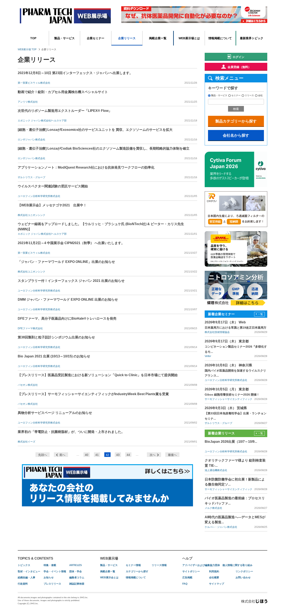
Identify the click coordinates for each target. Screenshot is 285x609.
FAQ (184, 583)
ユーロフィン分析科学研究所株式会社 (39, 196)
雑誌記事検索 (76, 583)
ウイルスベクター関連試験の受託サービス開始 (53, 186)
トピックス (24, 565)
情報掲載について (220, 38)
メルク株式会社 (213, 508)
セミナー (236, 95)
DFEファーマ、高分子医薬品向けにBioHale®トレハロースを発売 (67, 318)
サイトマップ (216, 583)
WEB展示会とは (109, 577)
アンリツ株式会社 (28, 101)
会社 (260, 95)
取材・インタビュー (29, 571)
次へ (152, 454)
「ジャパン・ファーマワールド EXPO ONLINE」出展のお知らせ (66, 262)
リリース (249, 95)
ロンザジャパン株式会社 (31, 139)
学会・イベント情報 (55, 571)
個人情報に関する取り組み (237, 565)
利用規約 (214, 571)
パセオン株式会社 (28, 384)
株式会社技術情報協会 (217, 332)
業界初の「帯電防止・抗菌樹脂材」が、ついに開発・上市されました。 (71, 432)
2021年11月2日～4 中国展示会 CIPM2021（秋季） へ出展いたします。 (71, 243)
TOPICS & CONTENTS (35, 558)
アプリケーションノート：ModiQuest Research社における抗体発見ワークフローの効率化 (86, 167)
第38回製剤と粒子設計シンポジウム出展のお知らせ (56, 337)
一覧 (260, 314)
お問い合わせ (243, 577)
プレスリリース (52, 583)
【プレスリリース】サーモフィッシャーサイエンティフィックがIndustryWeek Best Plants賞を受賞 (93, 394)
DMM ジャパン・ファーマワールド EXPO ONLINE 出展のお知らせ (68, 299)
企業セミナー (95, 38)
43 (118, 454)
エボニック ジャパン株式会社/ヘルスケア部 (42, 120)
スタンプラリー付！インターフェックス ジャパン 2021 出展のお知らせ (71, 280)
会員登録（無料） (239, 67)
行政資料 (23, 583)
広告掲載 (187, 577)
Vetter (208, 356)
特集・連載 (50, 565)
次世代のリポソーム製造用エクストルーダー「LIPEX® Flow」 (65, 110)
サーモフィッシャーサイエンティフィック (228, 399)
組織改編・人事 (26, 577)
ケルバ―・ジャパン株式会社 (221, 527)
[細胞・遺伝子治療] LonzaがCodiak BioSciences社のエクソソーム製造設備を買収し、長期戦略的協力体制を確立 (103, 148)
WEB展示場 (109, 558)
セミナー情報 (133, 565)
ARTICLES (75, 565)
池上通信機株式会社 (216, 470)
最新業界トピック (251, 38)
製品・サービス (64, 38)
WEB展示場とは (189, 38)
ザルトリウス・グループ (31, 177)
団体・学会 (75, 571)
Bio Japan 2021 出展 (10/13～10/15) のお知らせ (54, 356)
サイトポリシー (191, 571)
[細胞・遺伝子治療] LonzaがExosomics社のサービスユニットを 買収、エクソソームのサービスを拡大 (95, 129)
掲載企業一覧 (157, 38)
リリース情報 (159, 565)
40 (86, 454)
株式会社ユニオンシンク (31, 215)
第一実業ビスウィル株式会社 (34, 82)
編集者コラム (76, 577)
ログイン (238, 57)
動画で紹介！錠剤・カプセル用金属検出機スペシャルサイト (63, 92)
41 (97, 454)
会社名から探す (236, 135)
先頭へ (42, 454)
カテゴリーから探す (137, 571)
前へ (62, 454)
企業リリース (127, 38)
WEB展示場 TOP (27, 49)
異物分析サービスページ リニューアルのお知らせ (55, 413)
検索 (236, 109)
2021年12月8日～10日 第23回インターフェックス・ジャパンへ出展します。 (75, 73)
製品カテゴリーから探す (236, 121)
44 (128, 454)
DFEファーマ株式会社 (30, 328)
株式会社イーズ (26, 441)
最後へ (172, 454)
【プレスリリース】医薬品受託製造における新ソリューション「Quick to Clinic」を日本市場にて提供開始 (98, 375)
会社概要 (214, 577)
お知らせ (49, 577)
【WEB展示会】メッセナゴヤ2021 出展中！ (52, 205)
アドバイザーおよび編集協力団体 (201, 565)
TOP (33, 38)
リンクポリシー (244, 571)
